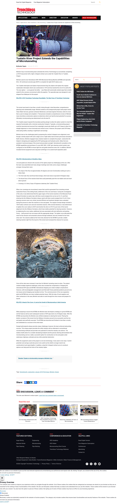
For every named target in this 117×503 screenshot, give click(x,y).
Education (64, 18)
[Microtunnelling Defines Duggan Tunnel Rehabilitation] (89, 410)
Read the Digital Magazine (23, 2)
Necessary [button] (3, 491)
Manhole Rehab (20, 443)
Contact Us (81, 452)
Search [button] (100, 2)
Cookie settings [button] (4, 475)
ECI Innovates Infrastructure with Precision (28, 420)
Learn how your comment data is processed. (51, 395)
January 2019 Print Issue (42, 372)
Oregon (57, 372)
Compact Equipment (22, 460)
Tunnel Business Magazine (44, 460)
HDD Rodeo (53, 443)
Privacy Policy (46, 464)
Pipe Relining (36, 446)
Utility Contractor (58, 460)
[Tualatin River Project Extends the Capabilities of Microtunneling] (44, 40)
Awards (75, 18)
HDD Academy (54, 440)
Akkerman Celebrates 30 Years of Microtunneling (69, 420)
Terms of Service (56, 464)
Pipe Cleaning (20, 446)
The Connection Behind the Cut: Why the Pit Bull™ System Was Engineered (86, 114)
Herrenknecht (23, 372)
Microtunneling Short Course (58, 446)
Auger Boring (20, 440)
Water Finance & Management (72, 460)
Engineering (35, 440)
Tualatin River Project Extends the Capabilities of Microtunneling (42, 60)
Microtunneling (36, 443)
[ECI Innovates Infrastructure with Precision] (28, 410)
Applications (22, 18)
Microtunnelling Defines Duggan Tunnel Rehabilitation (89, 420)
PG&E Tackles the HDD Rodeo (85, 92)
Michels (52, 372)
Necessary (5, 493)
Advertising (81, 449)
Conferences (82, 446)
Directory (53, 18)
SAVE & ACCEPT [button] (4, 502)
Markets (34, 18)
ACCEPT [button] (12, 475)
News (43, 18)
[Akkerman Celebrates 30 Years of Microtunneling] (69, 410)
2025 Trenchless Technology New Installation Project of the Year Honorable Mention (48, 419)
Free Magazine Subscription (42, 2)
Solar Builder (32, 460)
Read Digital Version (84, 440)
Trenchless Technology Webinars (59, 449)
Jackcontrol (31, 372)
